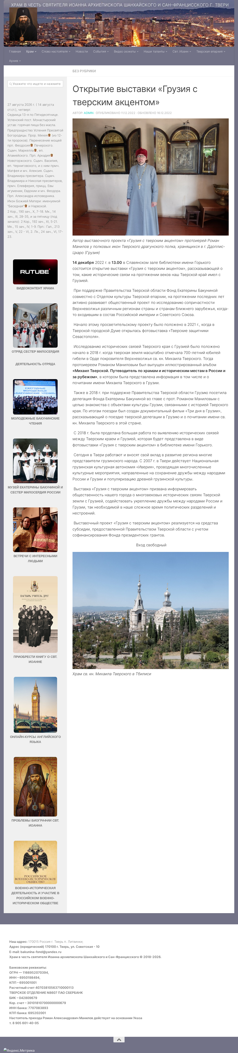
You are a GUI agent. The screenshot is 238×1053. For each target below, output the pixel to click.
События (99, 51)
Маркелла (26, 150)
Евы (50, 186)
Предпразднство (20, 130)
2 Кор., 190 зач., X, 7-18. (25, 211)
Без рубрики (84, 71)
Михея (43, 135)
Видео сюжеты (125, 51)
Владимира (16, 176)
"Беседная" (15, 206)
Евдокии (30, 191)
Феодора (53, 191)
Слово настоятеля (55, 51)
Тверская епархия (209, 51)
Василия (50, 161)
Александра (24, 196)
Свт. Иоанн (180, 51)
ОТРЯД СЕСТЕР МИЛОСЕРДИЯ (35, 351)
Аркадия (43, 155)
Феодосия (22, 145)
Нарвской (38, 206)
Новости (82, 51)
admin (89, 113)
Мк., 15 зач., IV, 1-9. (22, 226)
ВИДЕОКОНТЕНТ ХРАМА (35, 288)
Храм (30, 51)
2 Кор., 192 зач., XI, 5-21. (39, 221)
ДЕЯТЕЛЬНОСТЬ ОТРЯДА (35, 364)
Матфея (13, 171)
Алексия (35, 171)
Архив (13, 61)
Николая (34, 181)
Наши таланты (154, 51)
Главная (15, 51)
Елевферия (25, 186)
